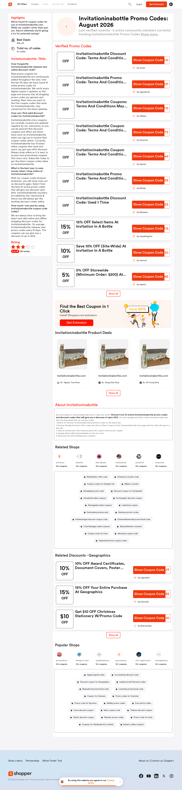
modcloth (139, 463)
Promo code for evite (143, 717)
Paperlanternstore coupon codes (113, 541)
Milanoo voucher (131, 484)
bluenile (79, 463)
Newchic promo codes (114, 717)
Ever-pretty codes (143, 703)
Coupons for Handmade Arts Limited (97, 724)
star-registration (143, 661)
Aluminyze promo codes (128, 512)
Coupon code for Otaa (98, 534)
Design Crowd (82, 661)
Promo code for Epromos (85, 703)
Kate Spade (101, 463)
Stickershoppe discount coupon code (91, 519)
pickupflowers (161, 661)
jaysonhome (121, 661)
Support (169, 761)
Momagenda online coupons (100, 505)
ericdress (60, 463)
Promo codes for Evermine (126, 696)
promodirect (61, 661)
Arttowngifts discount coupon (129, 498)
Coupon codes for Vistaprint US (100, 484)
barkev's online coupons (133, 724)
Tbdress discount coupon (141, 710)
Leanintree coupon (130, 505)
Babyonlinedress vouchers (131, 526)
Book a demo (15, 761)
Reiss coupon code (112, 710)
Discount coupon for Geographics (94, 682)
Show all (113, 293)
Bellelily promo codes (116, 703)
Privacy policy (37, 780)
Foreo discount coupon (84, 710)
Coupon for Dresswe (96, 696)
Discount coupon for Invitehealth (128, 491)
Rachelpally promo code (93, 491)
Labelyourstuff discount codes (132, 682)
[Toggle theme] (171, 4)
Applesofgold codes (95, 675)
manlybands (121, 463)
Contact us (157, 761)
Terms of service (53, 780)
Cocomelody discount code (126, 675)
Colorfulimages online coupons (97, 526)
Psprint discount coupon (83, 717)
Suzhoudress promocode (97, 512)
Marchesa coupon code (128, 534)
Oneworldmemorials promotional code (134, 519)
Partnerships (32, 761)
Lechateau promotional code (131, 689)
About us (144, 761)
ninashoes (159, 463)
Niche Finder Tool (52, 761)
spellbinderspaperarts (106, 661)
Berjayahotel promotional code (95, 689)
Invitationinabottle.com (71, 376)
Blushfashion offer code (97, 477)
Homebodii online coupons (94, 498)
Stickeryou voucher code (128, 477)
